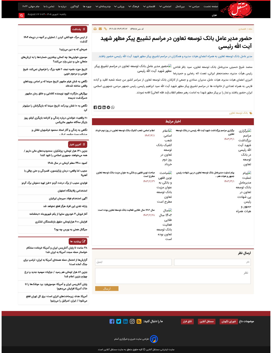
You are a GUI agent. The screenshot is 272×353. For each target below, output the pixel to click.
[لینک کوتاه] (105, 29)
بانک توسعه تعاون (238, 113)
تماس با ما (49, 7)
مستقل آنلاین (206, 322)
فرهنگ (135, 7)
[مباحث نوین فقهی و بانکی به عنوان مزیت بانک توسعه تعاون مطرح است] (164, 187)
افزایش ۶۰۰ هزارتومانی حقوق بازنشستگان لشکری (61, 222)
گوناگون (75, 7)
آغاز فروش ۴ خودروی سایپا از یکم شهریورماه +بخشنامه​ (58, 214)
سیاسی (195, 7)
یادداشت (76, 29)
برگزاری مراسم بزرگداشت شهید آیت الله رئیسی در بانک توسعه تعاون (205, 132)
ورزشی (121, 7)
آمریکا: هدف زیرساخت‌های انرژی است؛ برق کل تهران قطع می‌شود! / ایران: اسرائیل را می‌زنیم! (56, 298)
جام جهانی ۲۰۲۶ (31, 7)
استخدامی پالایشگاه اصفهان (72, 191)
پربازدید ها (75, 242)
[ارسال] (100, 29)
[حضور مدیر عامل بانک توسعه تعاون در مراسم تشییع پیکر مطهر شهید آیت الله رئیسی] (108, 107)
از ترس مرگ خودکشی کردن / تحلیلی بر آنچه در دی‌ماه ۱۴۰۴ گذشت (55, 39)
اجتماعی (167, 7)
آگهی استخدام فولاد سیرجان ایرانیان (68, 198)
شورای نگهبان (229, 322)
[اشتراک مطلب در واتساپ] (112, 107)
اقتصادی (151, 7)
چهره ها (87, 7)
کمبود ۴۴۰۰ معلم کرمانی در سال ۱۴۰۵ (67, 163)
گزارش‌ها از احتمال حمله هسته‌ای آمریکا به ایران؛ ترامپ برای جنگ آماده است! (55, 262)
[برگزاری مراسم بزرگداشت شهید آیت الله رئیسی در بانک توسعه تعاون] (243, 148)
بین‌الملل (180, 7)
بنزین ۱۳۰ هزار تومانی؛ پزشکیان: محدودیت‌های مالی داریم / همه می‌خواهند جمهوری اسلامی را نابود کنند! (55, 153)
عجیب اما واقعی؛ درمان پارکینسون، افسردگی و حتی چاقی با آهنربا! (55, 173)
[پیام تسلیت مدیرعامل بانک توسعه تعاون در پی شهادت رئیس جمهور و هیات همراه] (243, 192)
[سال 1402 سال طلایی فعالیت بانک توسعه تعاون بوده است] (164, 225)
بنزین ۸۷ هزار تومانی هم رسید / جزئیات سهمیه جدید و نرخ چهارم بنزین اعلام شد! (55, 274)
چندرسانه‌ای (104, 7)
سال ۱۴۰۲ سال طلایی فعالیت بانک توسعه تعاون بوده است (126, 210)
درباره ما (62, 7)
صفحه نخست (211, 7)
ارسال (107, 288)
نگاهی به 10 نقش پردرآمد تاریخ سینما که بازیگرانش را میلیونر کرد (55, 108)
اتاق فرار (187, 322)
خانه (250, 29)
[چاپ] (95, 29)
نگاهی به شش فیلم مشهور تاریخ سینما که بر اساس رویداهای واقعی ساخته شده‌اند (55, 83)
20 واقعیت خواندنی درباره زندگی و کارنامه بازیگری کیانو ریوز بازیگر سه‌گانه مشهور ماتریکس (55, 120)
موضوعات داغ (246, 321)
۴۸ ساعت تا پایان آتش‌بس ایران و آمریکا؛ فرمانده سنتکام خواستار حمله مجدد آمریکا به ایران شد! (56, 250)
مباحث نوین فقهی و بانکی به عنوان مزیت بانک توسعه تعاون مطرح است (125, 174)
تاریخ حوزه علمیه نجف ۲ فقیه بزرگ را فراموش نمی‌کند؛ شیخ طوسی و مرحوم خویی (55, 71)
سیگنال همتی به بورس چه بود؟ (70, 229)
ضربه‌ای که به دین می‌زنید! (73, 49)
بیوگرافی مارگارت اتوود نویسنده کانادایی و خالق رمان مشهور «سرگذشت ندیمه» (56, 96)
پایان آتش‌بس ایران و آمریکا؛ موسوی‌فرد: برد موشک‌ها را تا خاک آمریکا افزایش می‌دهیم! (56, 286)
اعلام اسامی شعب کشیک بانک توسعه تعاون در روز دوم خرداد (125, 131)
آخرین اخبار (75, 145)
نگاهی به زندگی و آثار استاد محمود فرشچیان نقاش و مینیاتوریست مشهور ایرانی (59, 132)
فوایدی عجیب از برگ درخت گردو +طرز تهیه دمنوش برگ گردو (54, 183)
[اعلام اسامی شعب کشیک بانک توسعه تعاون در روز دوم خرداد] (164, 148)
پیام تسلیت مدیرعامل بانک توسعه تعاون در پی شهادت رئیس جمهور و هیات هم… (205, 174)
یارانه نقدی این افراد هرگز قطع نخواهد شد (65, 206)
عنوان (214, 15)
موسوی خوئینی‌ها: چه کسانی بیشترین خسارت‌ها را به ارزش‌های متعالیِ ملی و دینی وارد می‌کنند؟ (54, 59)
